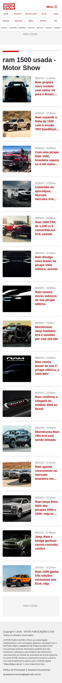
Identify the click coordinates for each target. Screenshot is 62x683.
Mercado (40, 27)
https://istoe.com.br (13, 664)
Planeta (6, 21)
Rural (44, 14)
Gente (56, 14)
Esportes (18, 21)
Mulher (43, 21)
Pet (56, 21)
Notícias (4, 27)
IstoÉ (6, 14)
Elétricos (49, 27)
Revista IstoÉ (31, 14)
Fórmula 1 (57, 27)
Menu (31, 21)
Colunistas (22, 27)
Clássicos (31, 27)
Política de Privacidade (14, 670)
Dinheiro (18, 14)
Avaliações (13, 27)
